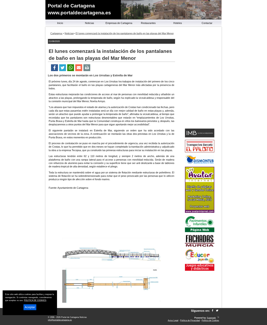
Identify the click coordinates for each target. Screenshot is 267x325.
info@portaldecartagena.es (60, 320)
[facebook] (212, 310)
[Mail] (78, 67)
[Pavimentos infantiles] (199, 231)
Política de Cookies (210, 320)
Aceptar (30, 307)
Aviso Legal (173, 320)
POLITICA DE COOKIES (35, 300)
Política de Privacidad (190, 320)
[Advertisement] (111, 213)
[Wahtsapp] (70, 67)
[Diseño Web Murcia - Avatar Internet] (218, 318)
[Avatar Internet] (199, 212)
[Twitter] (62, 67)
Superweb (211, 318)
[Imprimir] (86, 67)
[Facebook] (54, 67)
